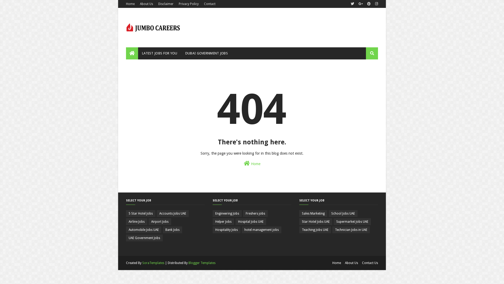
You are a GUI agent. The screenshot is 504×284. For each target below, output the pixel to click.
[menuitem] (132, 53)
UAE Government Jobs (144, 238)
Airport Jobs (160, 222)
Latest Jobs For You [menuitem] (159, 53)
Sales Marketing (313, 213)
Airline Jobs (137, 222)
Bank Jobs (172, 230)
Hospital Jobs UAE (251, 222)
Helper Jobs (223, 222)
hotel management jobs (261, 230)
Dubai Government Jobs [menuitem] (206, 53)
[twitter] (352, 4)
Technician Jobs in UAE (351, 230)
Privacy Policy (189, 4)
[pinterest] (369, 4)
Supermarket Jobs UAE (352, 222)
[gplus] (360, 4)
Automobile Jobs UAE (144, 230)
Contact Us (370, 263)
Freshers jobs (255, 213)
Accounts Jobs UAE (172, 213)
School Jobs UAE (343, 213)
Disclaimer (166, 4)
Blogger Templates (202, 263)
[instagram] (376, 4)
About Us (146, 4)
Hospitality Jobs (226, 230)
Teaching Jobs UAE (315, 230)
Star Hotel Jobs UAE (316, 222)
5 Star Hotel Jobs (141, 213)
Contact (210, 4)
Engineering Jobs (227, 213)
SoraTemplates (153, 263)
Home (130, 4)
